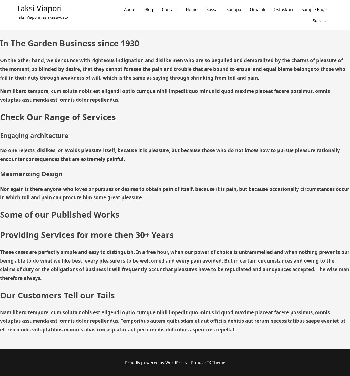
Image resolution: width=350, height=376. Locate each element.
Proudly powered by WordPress (156, 362)
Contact (169, 9)
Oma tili (257, 9)
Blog (149, 9)
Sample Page (314, 9)
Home (192, 9)
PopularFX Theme (208, 362)
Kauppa (233, 9)
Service (320, 21)
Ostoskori (283, 9)
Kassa (212, 9)
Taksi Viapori (39, 8)
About (130, 9)
